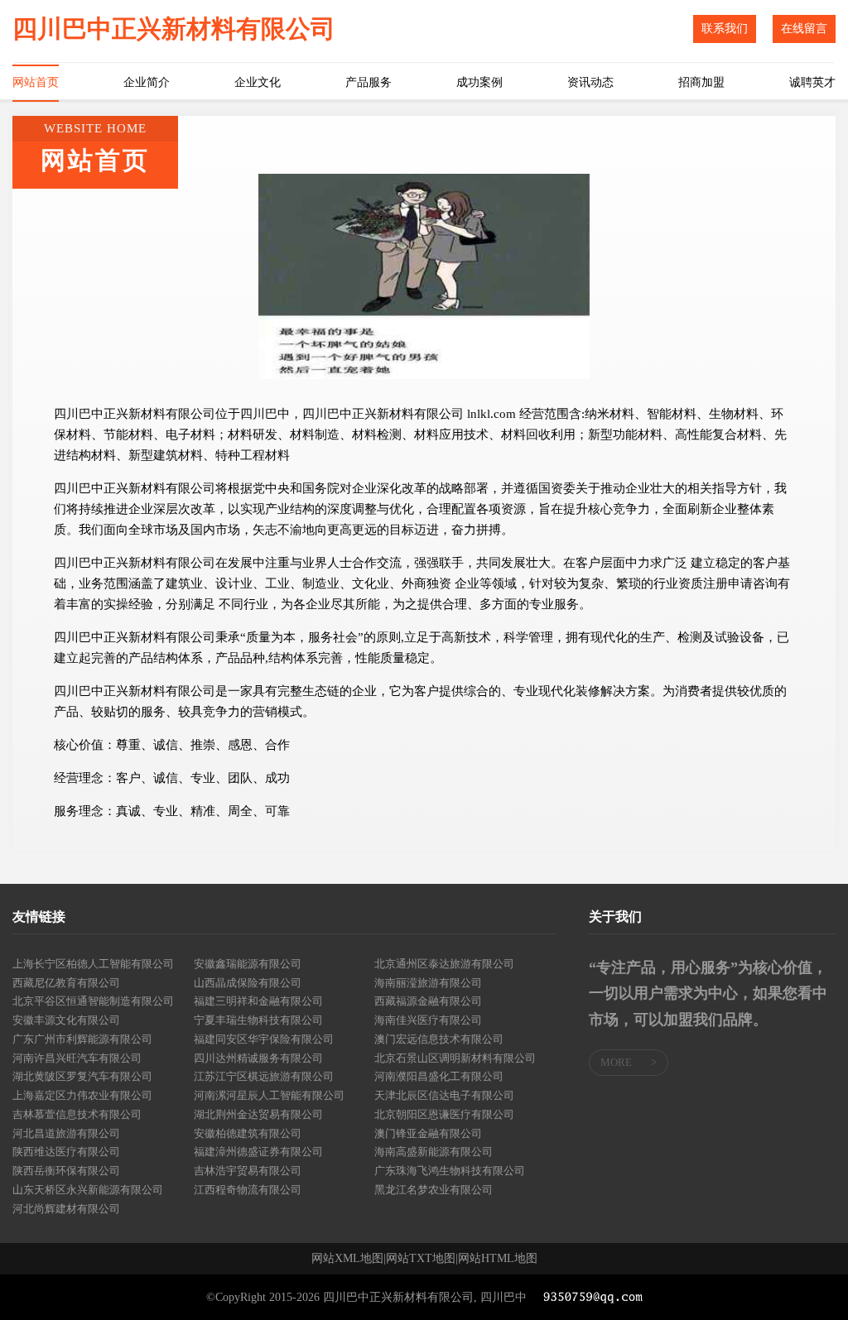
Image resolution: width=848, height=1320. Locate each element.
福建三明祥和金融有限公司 (258, 1001)
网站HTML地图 (497, 1259)
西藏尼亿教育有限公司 (66, 983)
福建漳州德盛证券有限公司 (258, 1151)
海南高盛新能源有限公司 (433, 1151)
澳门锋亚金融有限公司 (428, 1133)
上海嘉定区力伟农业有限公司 (82, 1095)
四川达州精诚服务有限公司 (258, 1058)
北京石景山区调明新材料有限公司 (455, 1058)
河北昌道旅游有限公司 (66, 1133)
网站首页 (35, 82)
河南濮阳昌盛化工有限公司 (439, 1076)
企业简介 (146, 82)
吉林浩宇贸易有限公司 (247, 1170)
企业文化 (257, 82)
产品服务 (368, 82)
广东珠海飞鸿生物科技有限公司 (449, 1170)
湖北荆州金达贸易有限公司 (258, 1114)
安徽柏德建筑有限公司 (247, 1133)
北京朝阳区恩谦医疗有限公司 (444, 1114)
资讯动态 (590, 82)
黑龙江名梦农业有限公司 (433, 1189)
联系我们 (724, 28)
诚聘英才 (812, 82)
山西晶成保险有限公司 (247, 983)
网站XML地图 (347, 1259)
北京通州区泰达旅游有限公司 (444, 964)
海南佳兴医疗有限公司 (428, 1020)
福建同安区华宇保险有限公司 (264, 1039)
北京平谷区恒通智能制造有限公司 (93, 1001)
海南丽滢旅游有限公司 (428, 983)
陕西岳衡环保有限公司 (66, 1170)
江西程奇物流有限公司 (247, 1189)
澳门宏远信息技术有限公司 (439, 1039)
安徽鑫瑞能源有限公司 (247, 964)
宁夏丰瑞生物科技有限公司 (258, 1020)
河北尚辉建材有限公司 (66, 1208)
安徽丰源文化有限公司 (66, 1020)
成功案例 (479, 82)
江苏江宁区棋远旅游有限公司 (264, 1076)
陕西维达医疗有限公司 (66, 1151)
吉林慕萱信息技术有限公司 (77, 1114)
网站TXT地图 (420, 1259)
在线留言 (804, 28)
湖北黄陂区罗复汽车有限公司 (82, 1076)
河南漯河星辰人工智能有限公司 (269, 1095)
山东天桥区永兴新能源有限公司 (87, 1189)
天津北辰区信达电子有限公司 (444, 1095)
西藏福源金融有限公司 (428, 1001)
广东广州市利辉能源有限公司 (82, 1039)
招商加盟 (701, 82)
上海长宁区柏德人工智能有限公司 (93, 964)
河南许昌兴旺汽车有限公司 (77, 1058)
